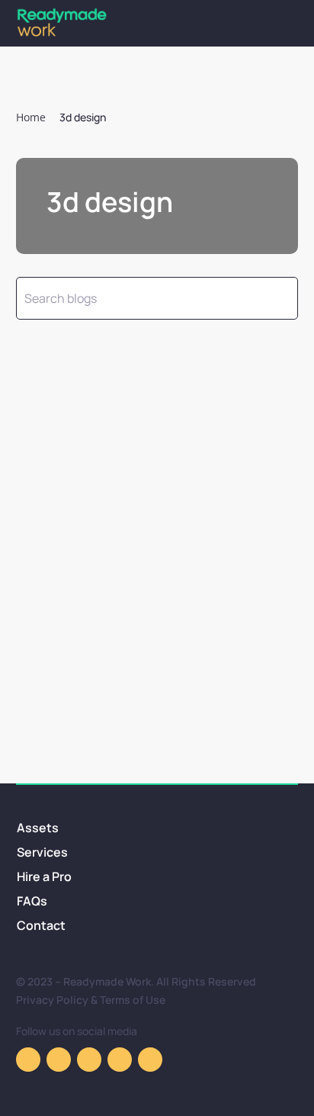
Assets (38, 827)
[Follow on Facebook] (28, 1059)
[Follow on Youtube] (89, 1059)
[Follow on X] (119, 1059)
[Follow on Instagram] (58, 1059)
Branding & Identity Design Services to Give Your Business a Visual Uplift (142, 593)
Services (42, 852)
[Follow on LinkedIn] (150, 1059)
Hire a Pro (44, 876)
